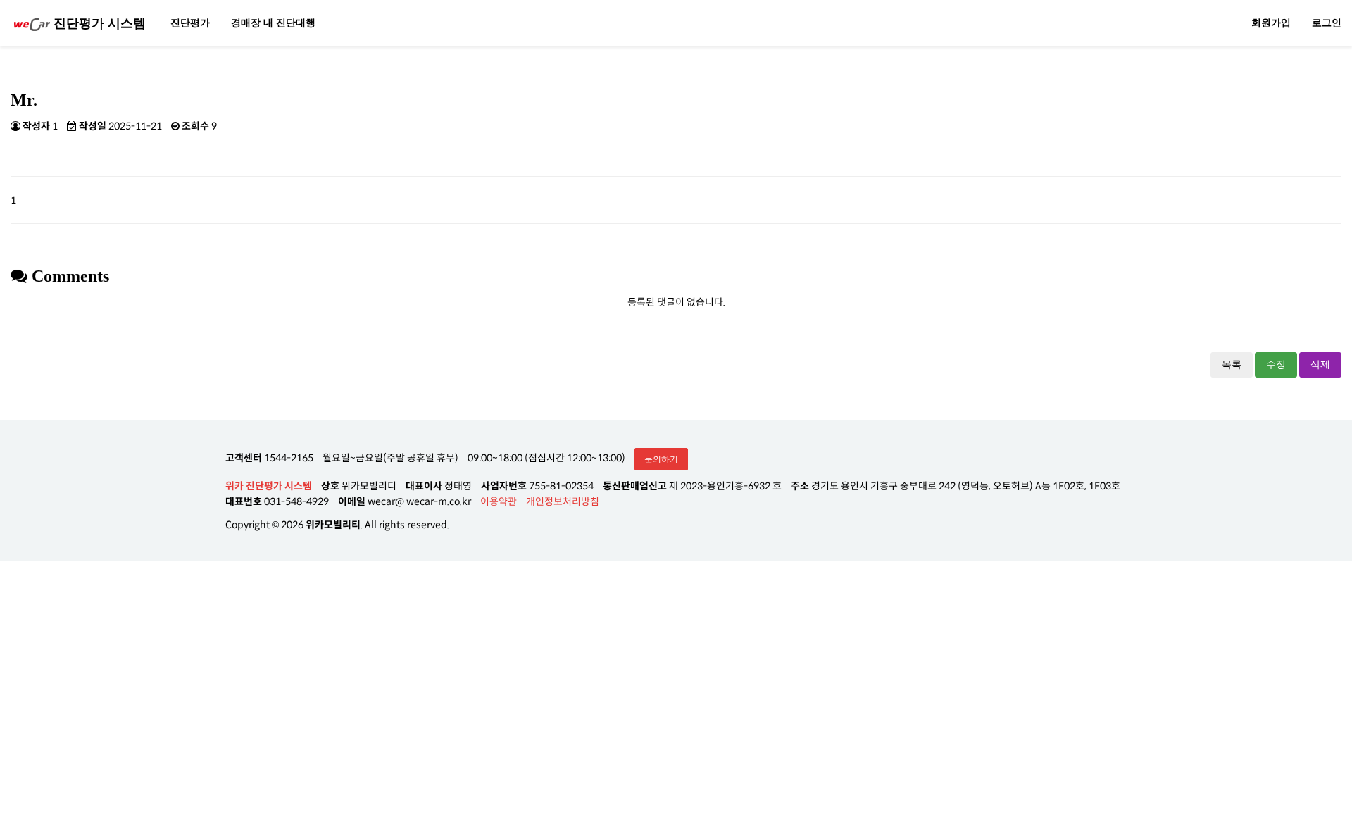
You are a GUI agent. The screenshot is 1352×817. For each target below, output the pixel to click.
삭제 (1320, 364)
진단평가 (190, 23)
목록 (1231, 364)
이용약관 (498, 501)
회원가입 (1271, 23)
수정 (1276, 364)
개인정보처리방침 (562, 501)
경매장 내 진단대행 (273, 23)
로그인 (1326, 23)
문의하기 (661, 459)
